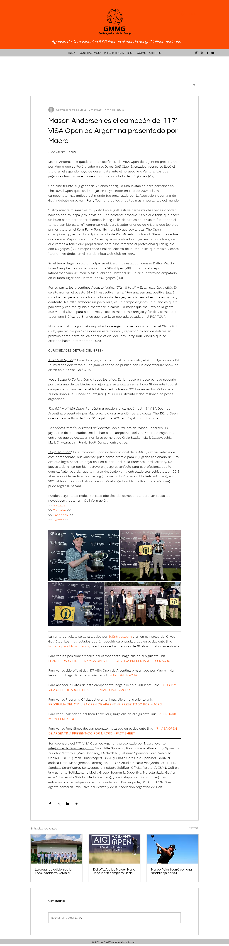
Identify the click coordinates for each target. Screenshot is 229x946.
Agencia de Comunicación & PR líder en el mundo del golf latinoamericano (116, 42)
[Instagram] (197, 53)
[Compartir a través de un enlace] (76, 803)
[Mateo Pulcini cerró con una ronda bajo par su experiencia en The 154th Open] (172, 849)
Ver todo (194, 827)
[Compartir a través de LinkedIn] (67, 803)
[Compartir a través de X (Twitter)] (58, 803)
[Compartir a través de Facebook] (50, 803)
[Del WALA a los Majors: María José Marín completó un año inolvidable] (114, 849)
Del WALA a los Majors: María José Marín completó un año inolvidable (114, 871)
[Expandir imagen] (83, 555)
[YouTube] (213, 53)
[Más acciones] (178, 110)
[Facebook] (207, 53)
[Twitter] (202, 53)
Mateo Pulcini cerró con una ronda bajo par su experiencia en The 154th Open (171, 871)
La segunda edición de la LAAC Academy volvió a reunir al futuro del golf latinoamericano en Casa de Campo (55, 871)
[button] (194, 85)
